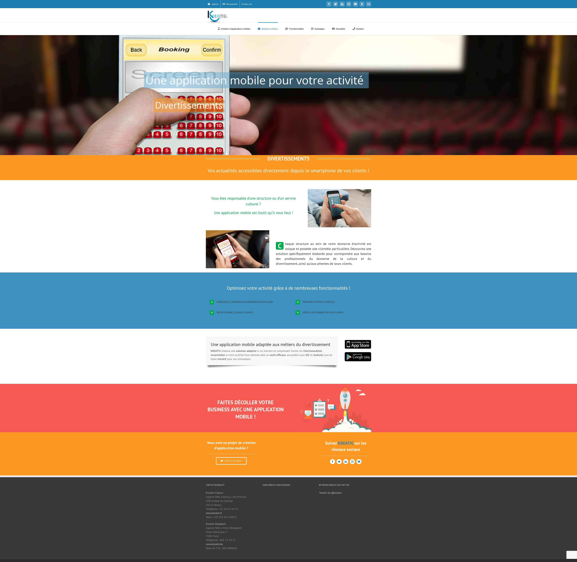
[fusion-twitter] (339, 461)
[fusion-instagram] (352, 461)
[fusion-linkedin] (345, 461)
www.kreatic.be (214, 544)
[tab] (245, 302)
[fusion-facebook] (332, 461)
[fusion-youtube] (359, 461)
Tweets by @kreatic (330, 492)
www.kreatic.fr (214, 513)
